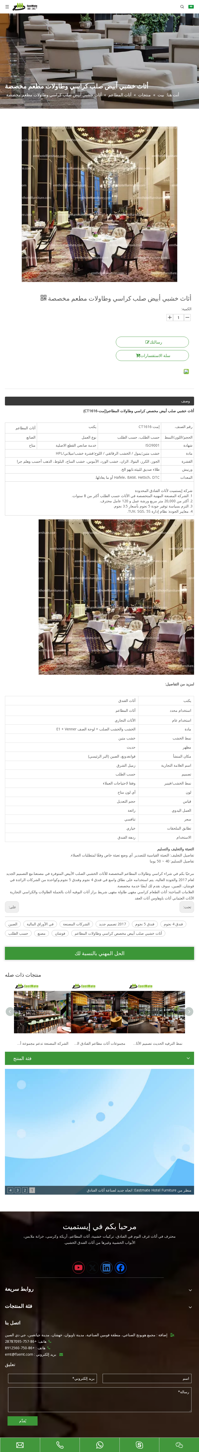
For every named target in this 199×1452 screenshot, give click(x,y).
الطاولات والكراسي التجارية (31, 891)
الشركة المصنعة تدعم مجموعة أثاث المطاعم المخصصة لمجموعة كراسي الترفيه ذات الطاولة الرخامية (42, 1043)
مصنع (42, 933)
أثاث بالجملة (62, 891)
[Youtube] (78, 1267)
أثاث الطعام (158, 891)
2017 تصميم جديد (112, 923)
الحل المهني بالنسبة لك (100, 953)
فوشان (60, 933)
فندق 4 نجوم (173, 923)
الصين (12, 923)
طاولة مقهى (117, 891)
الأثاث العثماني (183, 898)
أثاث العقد (142, 898)
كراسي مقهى (138, 891)
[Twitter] (92, 1267)
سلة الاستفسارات (155, 355)
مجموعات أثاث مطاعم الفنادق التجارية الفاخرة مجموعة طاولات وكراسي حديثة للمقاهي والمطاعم (99, 1043)
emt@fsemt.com (19, 1354)
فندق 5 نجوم (144, 923)
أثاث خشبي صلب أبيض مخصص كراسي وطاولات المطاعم (118, 933)
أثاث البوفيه (81, 891)
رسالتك (156, 342)
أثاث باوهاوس (161, 898)
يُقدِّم (22, 1420)
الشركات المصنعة (76, 923)
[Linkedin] (106, 1267)
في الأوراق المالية (40, 923)
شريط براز (99, 891)
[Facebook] (120, 1267)
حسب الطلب (18, 933)
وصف (185, 400)
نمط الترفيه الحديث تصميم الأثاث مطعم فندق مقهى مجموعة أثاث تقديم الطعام (156, 1043)
